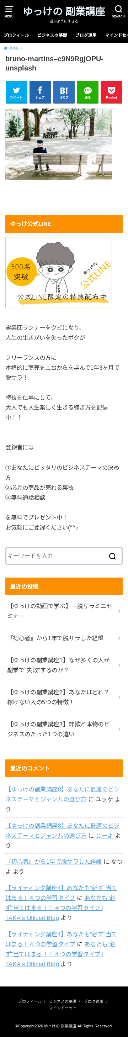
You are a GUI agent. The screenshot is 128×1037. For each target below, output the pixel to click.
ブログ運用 (86, 35)
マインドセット (62, 1008)
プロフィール (16, 35)
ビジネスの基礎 (52, 35)
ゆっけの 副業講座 (64, 11)
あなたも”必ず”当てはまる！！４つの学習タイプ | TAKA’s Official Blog (60, 908)
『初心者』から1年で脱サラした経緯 (53, 861)
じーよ (104, 835)
